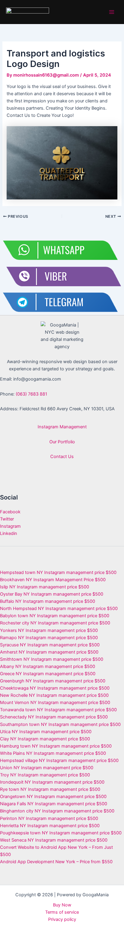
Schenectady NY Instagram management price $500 (54, 717)
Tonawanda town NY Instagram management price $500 (58, 709)
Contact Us (62, 456)
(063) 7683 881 (31, 394)
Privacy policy (62, 919)
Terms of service (62, 912)
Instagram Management (62, 427)
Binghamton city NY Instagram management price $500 (57, 811)
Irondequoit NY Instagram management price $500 (52, 782)
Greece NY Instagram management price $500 (47, 673)
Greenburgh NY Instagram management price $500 (52, 681)
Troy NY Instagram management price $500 (45, 775)
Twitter (7, 519)
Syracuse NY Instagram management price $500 (50, 645)
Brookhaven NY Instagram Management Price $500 (53, 579)
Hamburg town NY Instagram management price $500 (56, 746)
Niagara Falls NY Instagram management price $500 (53, 803)
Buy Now (62, 905)
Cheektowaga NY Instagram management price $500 (55, 688)
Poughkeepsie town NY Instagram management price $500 (61, 833)
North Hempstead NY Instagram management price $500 (59, 608)
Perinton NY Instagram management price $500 (49, 818)
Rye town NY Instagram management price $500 (50, 789)
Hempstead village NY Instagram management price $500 (59, 760)
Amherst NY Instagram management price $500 (49, 652)
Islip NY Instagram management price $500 (44, 587)
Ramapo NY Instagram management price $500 (49, 637)
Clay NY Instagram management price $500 (45, 739)
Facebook (10, 512)
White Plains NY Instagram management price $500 (53, 753)
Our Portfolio (62, 442)
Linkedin (8, 533)
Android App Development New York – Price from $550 (56, 861)
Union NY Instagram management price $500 (46, 767)
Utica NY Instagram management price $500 (45, 731)
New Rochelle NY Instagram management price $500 (54, 695)
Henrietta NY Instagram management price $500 (50, 825)
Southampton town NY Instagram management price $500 (60, 724)
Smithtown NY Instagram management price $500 (51, 659)
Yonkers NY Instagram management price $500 (49, 630)
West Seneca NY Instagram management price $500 (53, 840)
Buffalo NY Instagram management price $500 (47, 601)
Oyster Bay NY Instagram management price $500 (51, 594)
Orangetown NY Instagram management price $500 (53, 796)
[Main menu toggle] (111, 12)
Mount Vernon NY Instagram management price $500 (55, 702)
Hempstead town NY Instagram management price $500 (58, 572)
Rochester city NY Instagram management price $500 (55, 623)
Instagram (10, 526)
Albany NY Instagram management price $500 (47, 666)
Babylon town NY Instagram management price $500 (54, 615)
